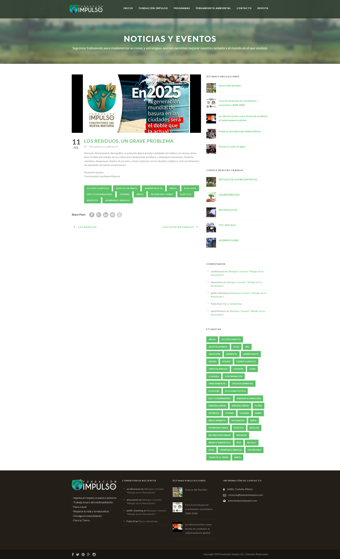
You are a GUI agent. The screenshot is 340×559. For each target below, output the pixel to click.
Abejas (212, 339)
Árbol (173, 188)
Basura (212, 361)
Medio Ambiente (217, 420)
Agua (236, 347)
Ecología (190, 188)
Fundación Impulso (153, 8)
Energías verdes (240, 405)
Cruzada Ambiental (242, 383)
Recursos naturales (220, 435)
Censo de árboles (218, 369)
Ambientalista (153, 188)
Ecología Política (235, 391)
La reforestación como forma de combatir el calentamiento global (198, 528)
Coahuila (214, 376)
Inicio (128, 8)
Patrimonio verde (162, 194)
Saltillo (251, 442)
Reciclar (254, 428)
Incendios (214, 413)
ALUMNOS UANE (229, 240)
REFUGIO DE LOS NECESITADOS (238, 179)
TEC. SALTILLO (227, 225)
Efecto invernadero (99, 194)
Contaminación (233, 376)
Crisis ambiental (217, 383)
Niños (140, 194)
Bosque (226, 361)
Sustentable (254, 450)
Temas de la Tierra (218, 457)
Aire (247, 347)
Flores (258, 405)
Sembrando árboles (117, 200)
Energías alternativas (249, 398)
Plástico (185, 194)
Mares (258, 413)
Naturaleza (238, 420)
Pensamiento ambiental (213, 8)
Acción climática (98, 188)
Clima (252, 369)
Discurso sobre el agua (232, 146)
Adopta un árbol (127, 188)
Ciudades (238, 369)
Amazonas (214, 354)
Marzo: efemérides (232, 303)
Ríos (239, 442)
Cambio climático (246, 361)
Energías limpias (217, 405)
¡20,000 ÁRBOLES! (229, 194)
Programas (182, 8)
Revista (262, 8)
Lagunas (244, 413)
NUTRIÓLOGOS (228, 209)
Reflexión (241, 435)
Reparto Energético (220, 442)
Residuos (92, 200)
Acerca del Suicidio (230, 85)
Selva (211, 450)
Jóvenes (124, 194)
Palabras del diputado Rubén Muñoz (240, 131)
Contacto (244, 8)
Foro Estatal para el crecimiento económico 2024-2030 (199, 509)
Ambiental (231, 354)
